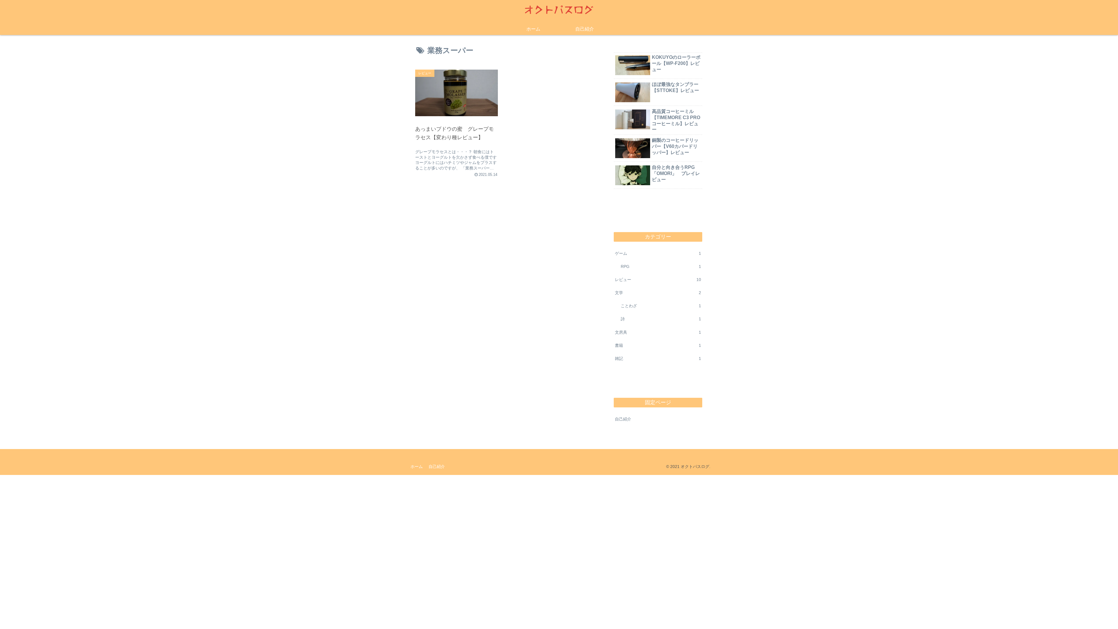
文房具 (658, 332)
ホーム (417, 466)
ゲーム (658, 253)
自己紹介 (623, 419)
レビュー (658, 279)
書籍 (658, 345)
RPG (661, 266)
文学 (658, 292)
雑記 (658, 358)
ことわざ (661, 305)
